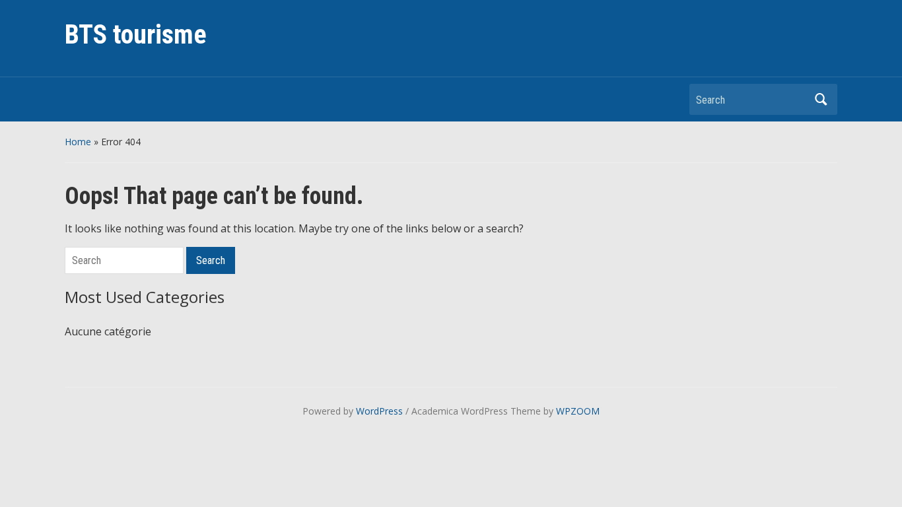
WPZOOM (578, 411)
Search (821, 99)
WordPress (379, 411)
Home (78, 141)
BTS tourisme (136, 34)
